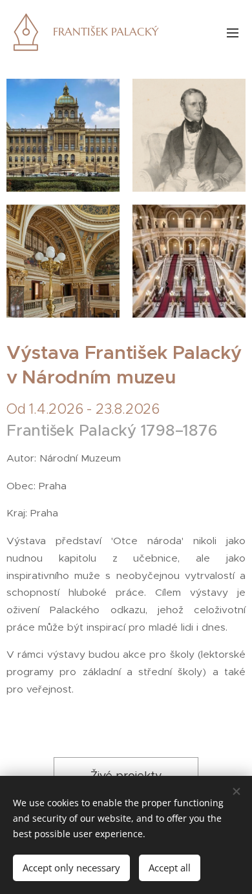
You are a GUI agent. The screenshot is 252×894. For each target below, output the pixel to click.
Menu (233, 32)
